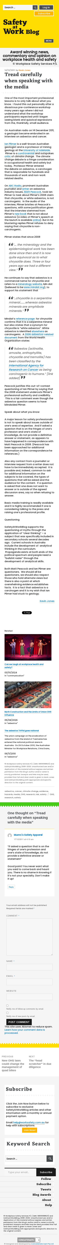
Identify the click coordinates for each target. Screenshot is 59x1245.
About (46, 1200)
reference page (25, 318)
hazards (9, 794)
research (30, 794)
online (36, 220)
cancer (18, 791)
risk (37, 794)
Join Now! (30, 1130)
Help (48, 1205)
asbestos (9, 791)
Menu (49, 41)
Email (10, 976)
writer (25, 189)
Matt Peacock (32, 192)
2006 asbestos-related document (29, 336)
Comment (13, 915)
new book (20, 214)
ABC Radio (15, 185)
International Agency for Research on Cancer (26, 367)
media (17, 794)
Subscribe (44, 13)
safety (43, 794)
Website (11, 991)
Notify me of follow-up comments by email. (25, 1009)
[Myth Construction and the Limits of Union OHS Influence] (28, 694)
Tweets (45, 1189)
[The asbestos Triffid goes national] (28, 743)
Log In (46, 7)
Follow (46, 1179)
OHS (23, 794)
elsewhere (38, 331)
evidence (43, 791)
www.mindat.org (34, 287)
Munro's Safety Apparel (28, 835)
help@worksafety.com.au (29, 1122)
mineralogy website (30, 284)
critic (8, 156)
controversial (26, 153)
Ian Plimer (10, 144)
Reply (11, 886)
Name (10, 961)
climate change (30, 791)
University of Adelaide (36, 150)
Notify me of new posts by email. (20, 1016)
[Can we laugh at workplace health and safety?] (28, 647)
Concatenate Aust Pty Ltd (42, 1244)
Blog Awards (42, 1195)
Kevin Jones (24, 70)
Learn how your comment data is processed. (25, 1031)
